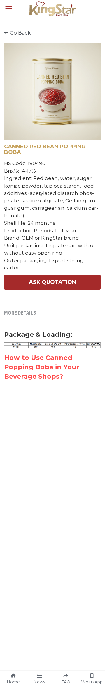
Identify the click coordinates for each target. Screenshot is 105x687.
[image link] (52, 8)
